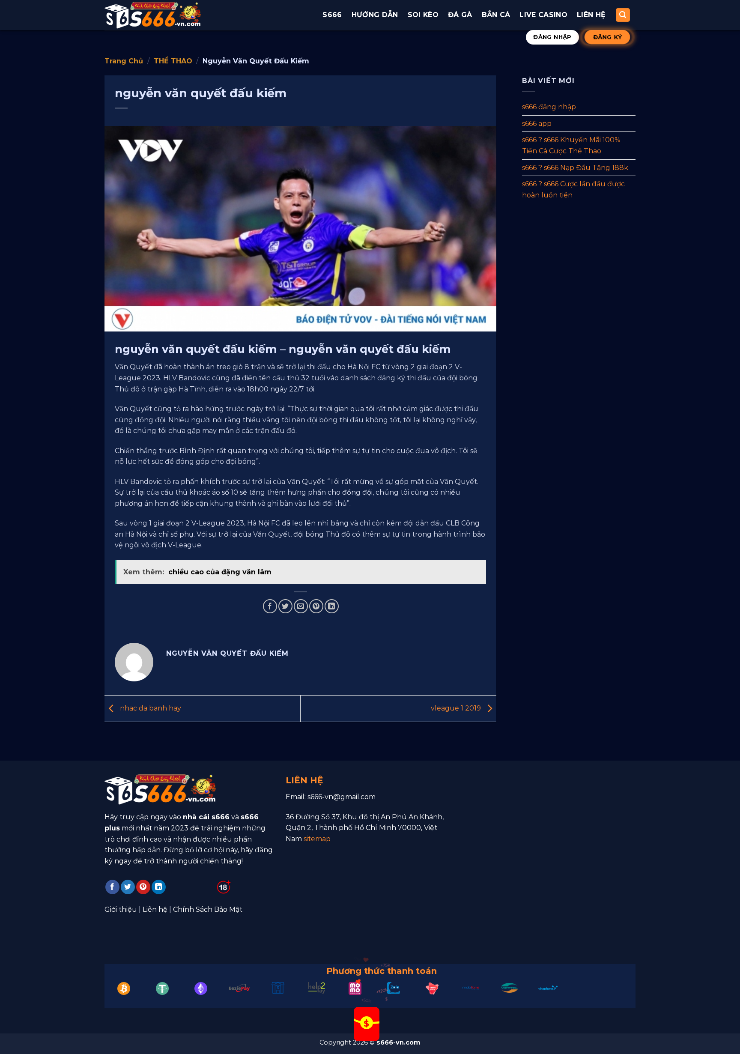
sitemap (317, 839)
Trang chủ (123, 61)
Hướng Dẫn (375, 15)
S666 (332, 15)
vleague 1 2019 (457, 708)
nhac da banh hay (149, 708)
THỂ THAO (173, 61)
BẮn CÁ (496, 15)
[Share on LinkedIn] (332, 606)
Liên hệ (591, 15)
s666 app (537, 123)
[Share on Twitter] (285, 606)
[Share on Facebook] (270, 606)
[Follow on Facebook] (112, 887)
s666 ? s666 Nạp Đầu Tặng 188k (575, 167)
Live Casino (543, 15)
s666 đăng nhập (549, 107)
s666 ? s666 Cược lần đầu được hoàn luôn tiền (573, 189)
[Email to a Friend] (301, 606)
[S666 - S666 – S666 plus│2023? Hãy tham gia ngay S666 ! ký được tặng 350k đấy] (152, 14)
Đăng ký (607, 36)
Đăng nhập (552, 36)
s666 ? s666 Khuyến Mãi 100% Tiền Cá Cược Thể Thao (571, 145)
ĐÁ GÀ (460, 15)
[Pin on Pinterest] (316, 606)
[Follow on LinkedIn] (159, 887)
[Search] (623, 15)
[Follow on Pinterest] (143, 887)
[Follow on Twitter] (128, 887)
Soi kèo (423, 15)
